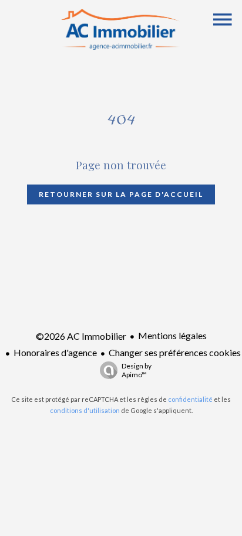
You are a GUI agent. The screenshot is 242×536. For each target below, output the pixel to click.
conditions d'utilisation (85, 410)
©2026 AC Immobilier (81, 336)
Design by (137, 370)
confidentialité (190, 399)
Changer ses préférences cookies (175, 352)
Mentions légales (172, 335)
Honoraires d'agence (55, 352)
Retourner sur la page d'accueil (121, 194)
